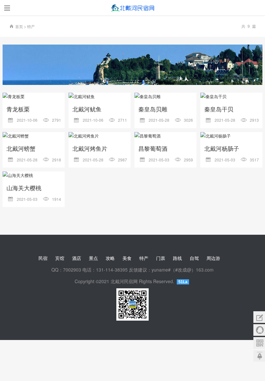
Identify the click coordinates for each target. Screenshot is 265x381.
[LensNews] (132, 65)
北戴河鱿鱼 (86, 109)
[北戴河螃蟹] (34, 136)
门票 (160, 258)
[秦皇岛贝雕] (165, 96)
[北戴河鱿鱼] (100, 96)
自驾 (194, 258)
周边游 (213, 258)
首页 (19, 26)
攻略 (110, 258)
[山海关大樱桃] (34, 175)
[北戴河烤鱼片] (100, 136)
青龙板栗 (18, 109)
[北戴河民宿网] (132, 9)
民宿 (43, 258)
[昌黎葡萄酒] (165, 136)
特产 (31, 26)
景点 (93, 258)
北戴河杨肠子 (221, 148)
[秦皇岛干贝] (231, 96)
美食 (127, 258)
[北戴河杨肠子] (231, 136)
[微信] (259, 343)
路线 (177, 258)
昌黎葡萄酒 (152, 148)
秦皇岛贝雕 (152, 109)
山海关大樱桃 (23, 187)
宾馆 (59, 258)
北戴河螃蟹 (21, 148)
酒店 (76, 258)
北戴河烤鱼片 (89, 148)
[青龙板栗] (34, 96)
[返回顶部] (259, 356)
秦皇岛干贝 (218, 109)
